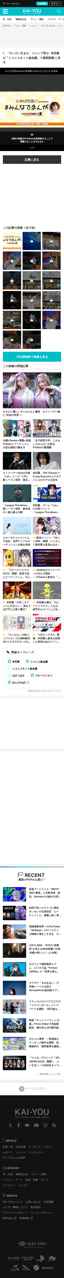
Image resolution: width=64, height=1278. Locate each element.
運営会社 (8, 1218)
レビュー (21, 1152)
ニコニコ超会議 (39, 661)
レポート (8, 1152)
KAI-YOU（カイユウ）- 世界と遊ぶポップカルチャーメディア (32, 11)
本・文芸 (8, 1174)
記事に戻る (32, 159)
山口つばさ (18, 675)
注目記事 (21, 1146)
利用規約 (36, 1207)
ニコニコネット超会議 (24, 668)
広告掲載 (49, 1201)
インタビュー (35, 1152)
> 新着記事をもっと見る (49, 1074)
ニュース (33, 25)
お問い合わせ (33, 1201)
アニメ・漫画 (20, 25)
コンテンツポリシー (42, 1212)
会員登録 (42, 3)
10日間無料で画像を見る (32, 357)
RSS (54, 1125)
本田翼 (16, 661)
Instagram (45, 1125)
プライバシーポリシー (15, 1212)
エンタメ (23, 1185)
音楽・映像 (32, 1179)
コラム (47, 1146)
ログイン (55, 3)
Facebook (18, 1125)
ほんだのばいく (21, 682)
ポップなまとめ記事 (14, 1157)
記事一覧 (8, 1146)
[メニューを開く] (5, 11)
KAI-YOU (7, 25)
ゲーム (44, 1179)
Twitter (10, 1125)
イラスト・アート (13, 1179)
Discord (36, 1125)
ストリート (9, 1185)
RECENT (34, 875)
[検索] (59, 11)
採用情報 (24, 1218)
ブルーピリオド (44, 675)
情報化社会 (22, 1174)
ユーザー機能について (15, 1207)
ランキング (34, 1146)
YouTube (27, 1125)
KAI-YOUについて (13, 1201)
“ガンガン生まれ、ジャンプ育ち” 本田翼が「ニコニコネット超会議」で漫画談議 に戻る (31, 57)
